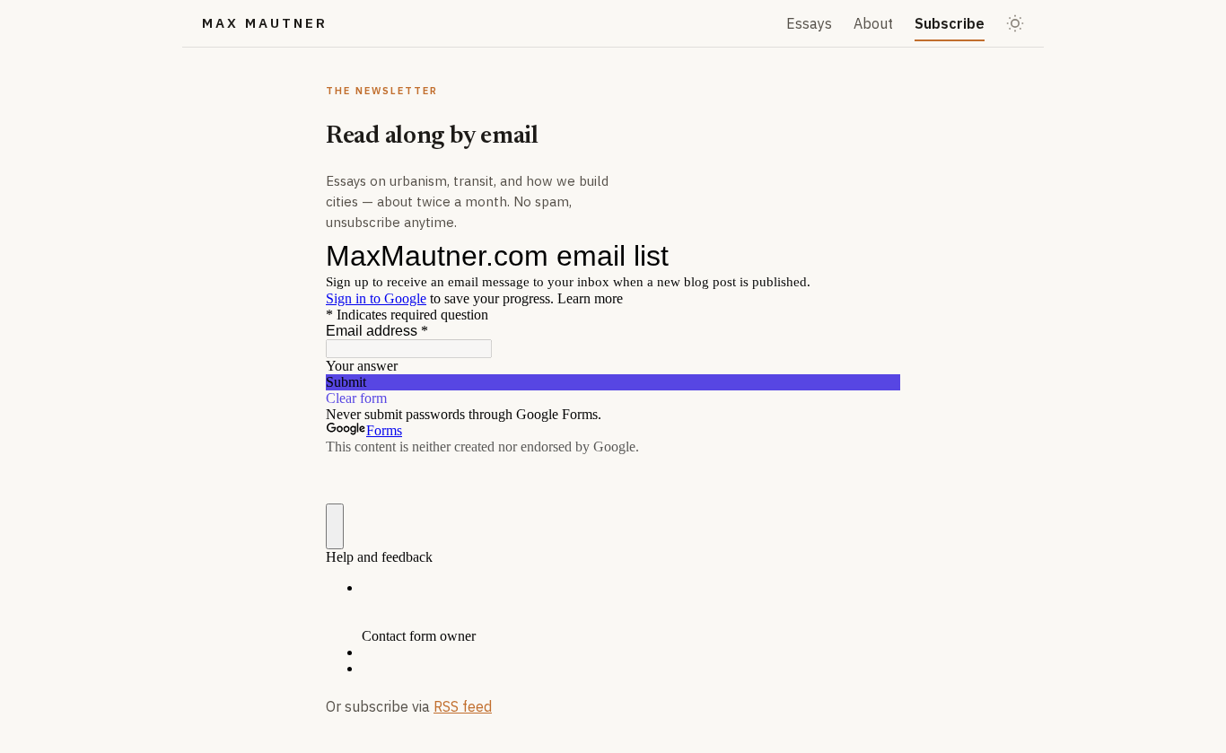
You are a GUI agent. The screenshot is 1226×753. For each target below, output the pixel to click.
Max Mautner (265, 22)
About (873, 23)
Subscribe (950, 23)
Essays (809, 23)
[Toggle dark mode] (1015, 23)
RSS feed (462, 706)
